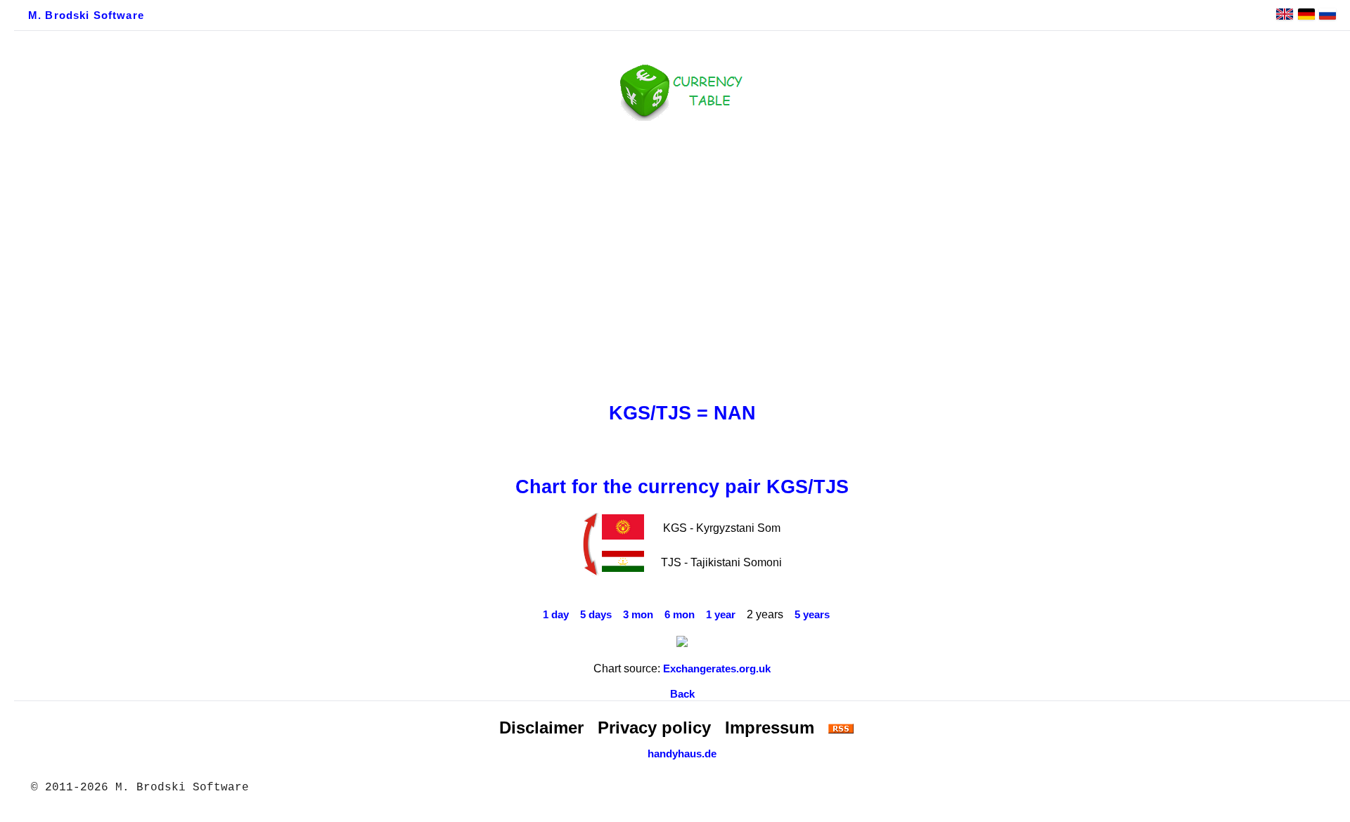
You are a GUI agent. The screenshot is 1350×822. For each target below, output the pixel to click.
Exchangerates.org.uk (717, 668)
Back (682, 694)
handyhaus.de (682, 753)
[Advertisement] (682, 257)
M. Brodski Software (86, 15)
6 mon (679, 614)
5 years (812, 614)
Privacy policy (654, 727)
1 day (556, 614)
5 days (596, 614)
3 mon (638, 614)
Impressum (769, 727)
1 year (720, 614)
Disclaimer (541, 727)
